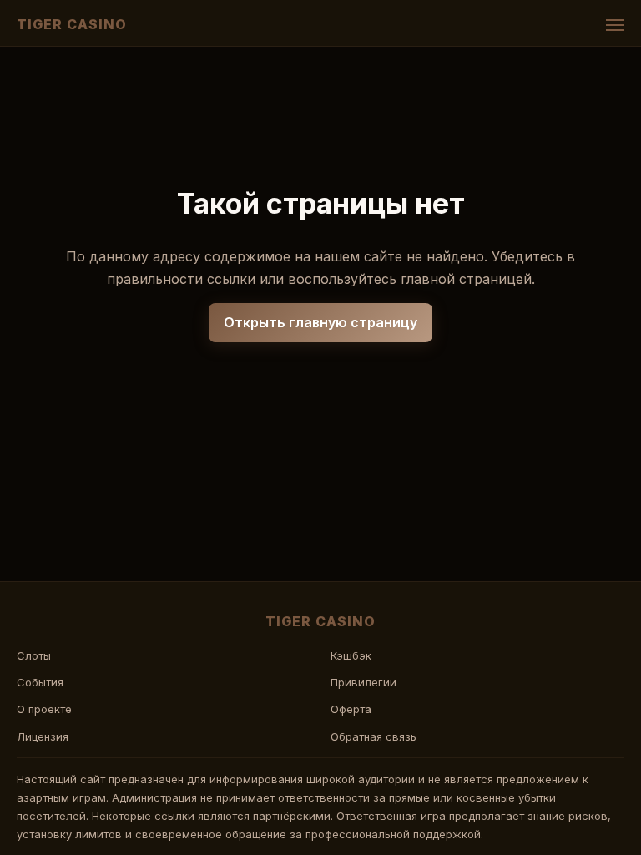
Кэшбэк (351, 655)
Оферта (351, 709)
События (40, 682)
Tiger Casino (72, 24)
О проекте (44, 709)
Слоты (34, 655)
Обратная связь (373, 736)
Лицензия (42, 736)
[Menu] (615, 25)
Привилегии (363, 682)
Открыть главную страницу (320, 322)
